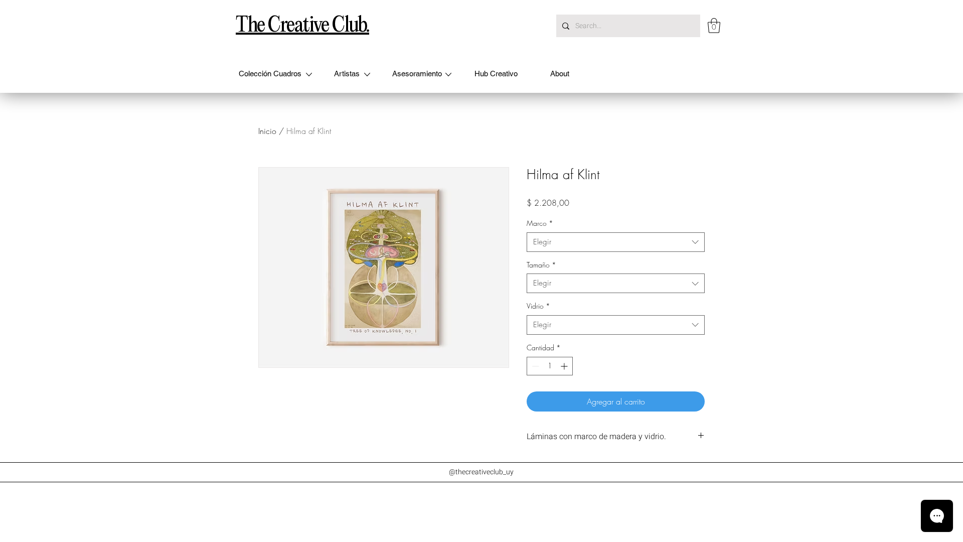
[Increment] (565, 366)
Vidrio (538, 306)
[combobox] (616, 242)
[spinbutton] (550, 366)
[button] (714, 25)
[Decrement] (534, 366)
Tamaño (541, 264)
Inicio (267, 131)
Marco (540, 223)
